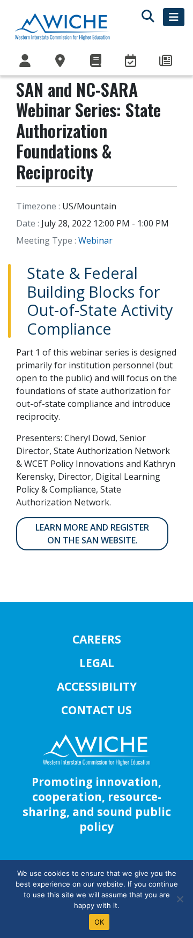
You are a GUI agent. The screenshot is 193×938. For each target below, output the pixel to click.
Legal (96, 662)
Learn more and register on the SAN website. (92, 533)
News (166, 61)
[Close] (179, 899)
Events (132, 61)
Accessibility (97, 686)
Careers (96, 639)
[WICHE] (62, 26)
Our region (61, 61)
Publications (96, 61)
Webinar (95, 240)
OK (99, 922)
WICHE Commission (26, 61)
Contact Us (96, 709)
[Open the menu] (173, 17)
